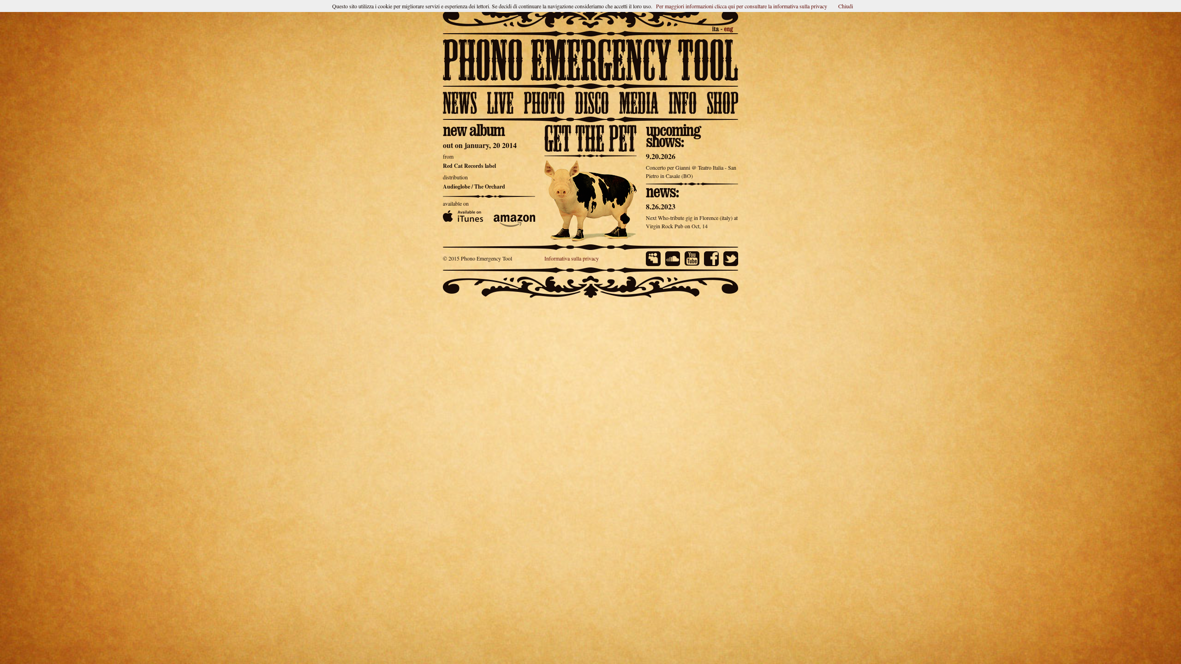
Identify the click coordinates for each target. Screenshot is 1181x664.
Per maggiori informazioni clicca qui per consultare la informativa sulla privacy (741, 6)
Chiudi (845, 6)
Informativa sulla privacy (571, 271)
